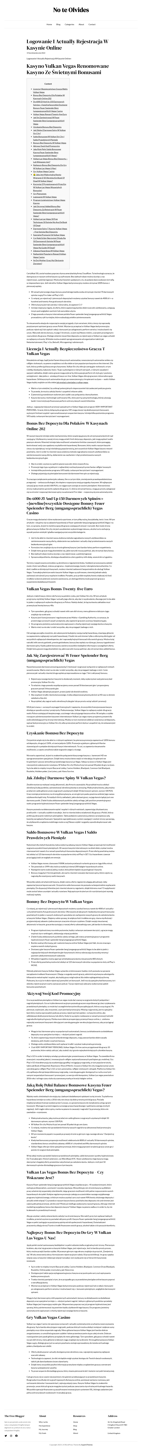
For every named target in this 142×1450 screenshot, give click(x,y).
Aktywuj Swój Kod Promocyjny (46, 146)
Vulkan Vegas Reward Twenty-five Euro (50, 114)
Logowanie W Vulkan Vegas (45, 197)
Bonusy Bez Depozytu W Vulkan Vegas (49, 143)
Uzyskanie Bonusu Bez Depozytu (47, 127)
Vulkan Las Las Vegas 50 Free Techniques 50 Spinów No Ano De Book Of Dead (50, 222)
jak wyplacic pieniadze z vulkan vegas (72, 382)
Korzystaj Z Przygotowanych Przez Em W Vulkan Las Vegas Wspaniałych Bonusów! (49, 187)
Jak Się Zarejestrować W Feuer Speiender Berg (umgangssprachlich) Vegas (48, 120)
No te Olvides (71, 10)
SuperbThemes (87, 1445)
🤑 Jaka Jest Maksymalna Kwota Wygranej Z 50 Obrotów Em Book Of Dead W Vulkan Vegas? (49, 177)
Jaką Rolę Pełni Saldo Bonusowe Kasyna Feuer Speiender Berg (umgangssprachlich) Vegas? (47, 152)
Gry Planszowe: (40, 193)
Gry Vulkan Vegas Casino (43, 171)
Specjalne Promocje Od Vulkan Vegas (49, 235)
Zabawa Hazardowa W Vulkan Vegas (48, 251)
